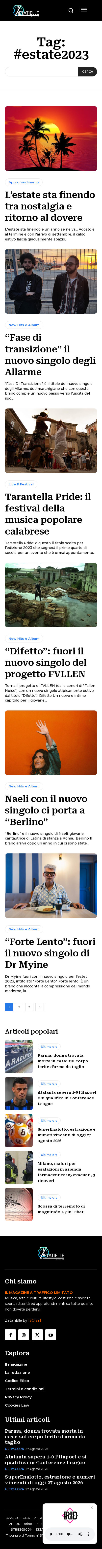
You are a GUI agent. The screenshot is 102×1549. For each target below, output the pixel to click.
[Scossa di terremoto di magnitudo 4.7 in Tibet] (19, 1204)
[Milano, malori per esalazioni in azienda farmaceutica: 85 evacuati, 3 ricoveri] (19, 1167)
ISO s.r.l (34, 1320)
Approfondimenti (24, 182)
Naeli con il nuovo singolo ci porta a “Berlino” (46, 810)
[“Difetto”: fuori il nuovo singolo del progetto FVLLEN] (51, 595)
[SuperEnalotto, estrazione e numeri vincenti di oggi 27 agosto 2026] (19, 1130)
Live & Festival (21, 484)
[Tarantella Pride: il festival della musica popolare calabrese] (51, 440)
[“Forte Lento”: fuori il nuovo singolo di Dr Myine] (51, 885)
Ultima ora (49, 1046)
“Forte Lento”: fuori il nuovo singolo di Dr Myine (50, 953)
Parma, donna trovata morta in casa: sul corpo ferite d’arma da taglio (63, 1061)
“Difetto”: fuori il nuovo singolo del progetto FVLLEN (46, 662)
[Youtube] (50, 1334)
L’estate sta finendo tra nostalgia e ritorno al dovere (50, 206)
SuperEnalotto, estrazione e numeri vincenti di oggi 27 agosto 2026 (67, 1135)
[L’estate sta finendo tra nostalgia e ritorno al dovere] (51, 138)
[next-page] (39, 1007)
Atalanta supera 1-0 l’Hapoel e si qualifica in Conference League (67, 1098)
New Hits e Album (24, 325)
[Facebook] (10, 1334)
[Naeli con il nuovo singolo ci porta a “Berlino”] (51, 742)
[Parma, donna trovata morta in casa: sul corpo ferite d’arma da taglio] (19, 1056)
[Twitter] (37, 1334)
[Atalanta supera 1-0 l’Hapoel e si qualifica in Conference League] (19, 1093)
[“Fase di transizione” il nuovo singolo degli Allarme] (51, 281)
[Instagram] (23, 1334)
